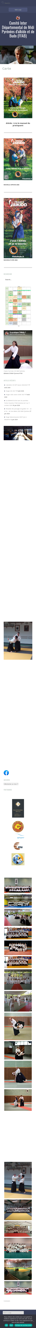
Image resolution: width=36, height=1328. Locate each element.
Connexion (7, 1301)
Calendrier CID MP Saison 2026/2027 (17, 385)
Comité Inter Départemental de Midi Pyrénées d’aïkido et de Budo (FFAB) (18, 29)
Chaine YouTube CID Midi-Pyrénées (14, 371)
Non (11, 1325)
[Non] (34, 1321)
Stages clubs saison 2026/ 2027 (15, 394)
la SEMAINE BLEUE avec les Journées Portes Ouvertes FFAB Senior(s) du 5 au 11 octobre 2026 (17, 403)
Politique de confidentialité (23, 1325)
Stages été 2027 (11, 391)
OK (6, 1325)
